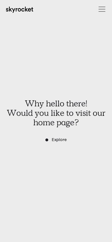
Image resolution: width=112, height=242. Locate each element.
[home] (20, 9)
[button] (101, 9)
